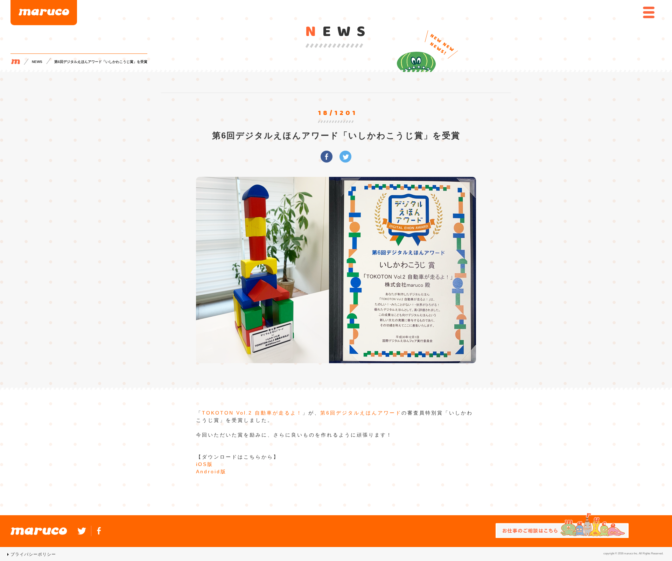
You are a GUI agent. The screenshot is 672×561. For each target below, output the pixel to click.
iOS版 (204, 464)
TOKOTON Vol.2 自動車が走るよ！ (252, 413)
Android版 (211, 471)
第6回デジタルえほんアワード (360, 413)
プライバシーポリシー (33, 554)
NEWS (37, 62)
